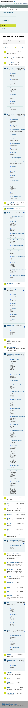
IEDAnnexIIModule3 (11, 554)
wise (8, 687)
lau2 (8, 591)
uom (8, 682)
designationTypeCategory (14, 233)
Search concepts (20, 47)
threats (13, 184)
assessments (14, 119)
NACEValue (14, 445)
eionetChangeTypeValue (14, 245)
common (10, 283)
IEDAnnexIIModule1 (11, 540)
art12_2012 (10, 57)
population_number (14, 157)
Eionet (8, 9)
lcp (8, 602)
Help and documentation (7, 12)
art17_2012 (10, 114)
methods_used (14, 148)
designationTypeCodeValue (14, 239)
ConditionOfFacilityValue (14, 391)
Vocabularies (5, 25)
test (8, 678)
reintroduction (14, 180)
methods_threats (14, 143)
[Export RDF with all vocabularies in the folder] (24, 70)
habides (9, 523)
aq (8, 52)
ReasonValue (14, 471)
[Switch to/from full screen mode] (19, 3)
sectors (13, 622)
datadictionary (11, 289)
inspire (9, 576)
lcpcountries (14, 608)
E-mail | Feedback (6, 703)
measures (14, 134)
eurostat (9, 498)
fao (8, 503)
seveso (9, 672)
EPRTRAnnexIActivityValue (14, 416)
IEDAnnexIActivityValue (14, 430)
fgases (9, 509)
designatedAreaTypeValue (14, 228)
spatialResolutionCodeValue (14, 275)
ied (8, 534)
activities (14, 73)
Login (16, 3)
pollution (14, 152)
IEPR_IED (10, 569)
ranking (13, 175)
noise (9, 654)
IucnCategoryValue (14, 250)
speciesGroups (14, 647)
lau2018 (9, 595)
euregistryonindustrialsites (11, 354)
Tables (3, 17)
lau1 (8, 587)
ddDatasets (14, 299)
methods (14, 94)
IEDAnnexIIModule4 (11, 562)
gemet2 (9, 514)
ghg (8, 518)
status (13, 319)
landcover (10, 582)
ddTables (14, 303)
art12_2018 (10, 62)
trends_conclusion (14, 196)
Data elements (5, 20)
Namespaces (5, 31)
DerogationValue (14, 408)
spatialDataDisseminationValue (14, 269)
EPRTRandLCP (11, 347)
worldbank (10, 693)
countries (14, 88)
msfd (8, 630)
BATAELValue (14, 380)
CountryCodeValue (14, 399)
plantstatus (14, 614)
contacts (14, 294)
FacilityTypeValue (14, 424)
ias (8, 529)
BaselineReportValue (14, 374)
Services (4, 28)
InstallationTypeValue (14, 440)
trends (13, 107)
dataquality (10, 325)
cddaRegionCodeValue (14, 216)
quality (13, 171)
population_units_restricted (14, 161)
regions (13, 262)
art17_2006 (10, 68)
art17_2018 (10, 203)
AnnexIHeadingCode (14, 545)
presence (14, 166)
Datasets (4, 15)
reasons (13, 101)
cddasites (14, 221)
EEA (8, 1)
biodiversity (10, 208)
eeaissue (14, 308)
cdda (8, 212)
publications (11, 660)
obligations (14, 314)
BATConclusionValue (14, 384)
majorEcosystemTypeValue (14, 256)
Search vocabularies (9, 47)
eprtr (8, 340)
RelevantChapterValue (14, 481)
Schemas (4, 23)
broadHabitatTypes (14, 635)
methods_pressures (14, 138)
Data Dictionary (13, 9)
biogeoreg (14, 125)
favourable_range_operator (14, 129)
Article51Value (14, 359)
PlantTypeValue (14, 465)
